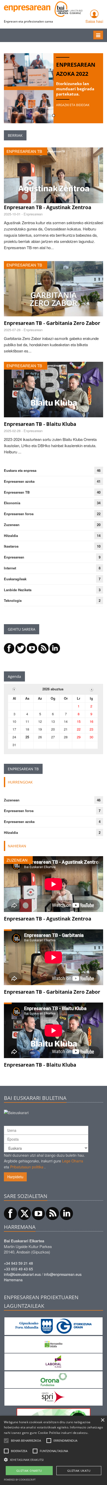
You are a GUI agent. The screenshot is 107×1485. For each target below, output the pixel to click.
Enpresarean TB (17, 492)
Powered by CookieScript (20, 1479)
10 (99, 546)
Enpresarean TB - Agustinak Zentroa (47, 207)
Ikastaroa (11, 546)
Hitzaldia (11, 535)
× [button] (102, 1420)
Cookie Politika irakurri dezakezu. (63, 1432)
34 (99, 502)
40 (99, 492)
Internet (10, 568)
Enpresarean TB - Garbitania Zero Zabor (52, 323)
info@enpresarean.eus (63, 1274)
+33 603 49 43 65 (18, 1268)
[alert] (53, 1450)
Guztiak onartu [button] (29, 1471)
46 (99, 470)
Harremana (13, 1279)
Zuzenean (11, 524)
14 (99, 535)
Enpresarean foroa (19, 513)
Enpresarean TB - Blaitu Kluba (40, 424)
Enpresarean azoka (19, 481)
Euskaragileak (15, 578)
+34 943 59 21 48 (18, 1263)
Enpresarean (14, 557)
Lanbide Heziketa (17, 589)
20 (99, 524)
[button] (26, 1440)
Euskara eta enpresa (20, 470)
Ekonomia (12, 502)
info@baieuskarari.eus (22, 1274)
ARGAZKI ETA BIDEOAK (72, 105)
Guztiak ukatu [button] (78, 1471)
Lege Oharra (72, 1160)
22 (99, 513)
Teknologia (13, 600)
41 (99, 481)
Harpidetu (15, 1176)
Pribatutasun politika (26, 1166)
